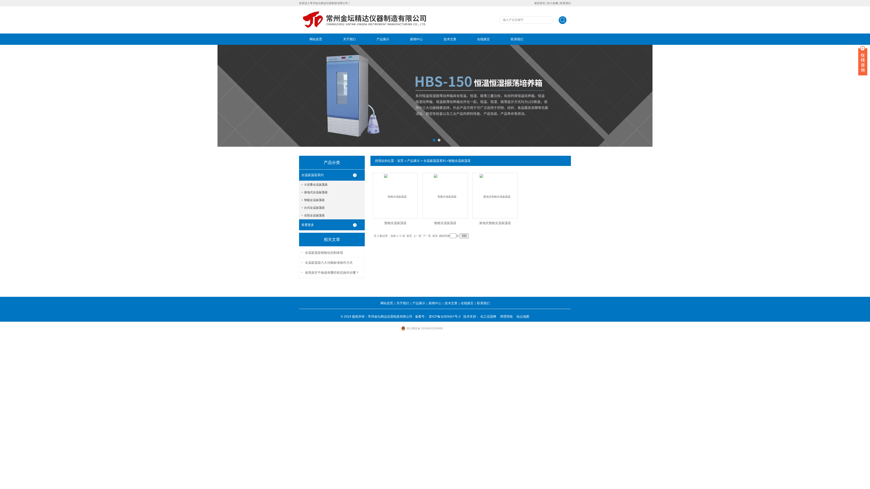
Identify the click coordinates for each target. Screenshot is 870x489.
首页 (400, 161)
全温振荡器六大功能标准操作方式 (329, 262)
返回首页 (539, 3)
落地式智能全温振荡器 (495, 223)
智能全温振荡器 (314, 200)
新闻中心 (416, 39)
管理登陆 (506, 316)
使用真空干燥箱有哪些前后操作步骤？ (332, 272)
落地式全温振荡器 (316, 192)
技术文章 (450, 39)
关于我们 (349, 39)
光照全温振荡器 (314, 215)
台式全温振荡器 (314, 207)
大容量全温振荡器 (316, 184)
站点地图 (523, 316)
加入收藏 (552, 3)
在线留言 (483, 39)
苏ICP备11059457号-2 (445, 316)
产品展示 (383, 39)
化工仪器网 (488, 316)
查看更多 (307, 225)
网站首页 (315, 39)
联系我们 (565, 3)
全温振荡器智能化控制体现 (324, 252)
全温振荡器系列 (312, 175)
